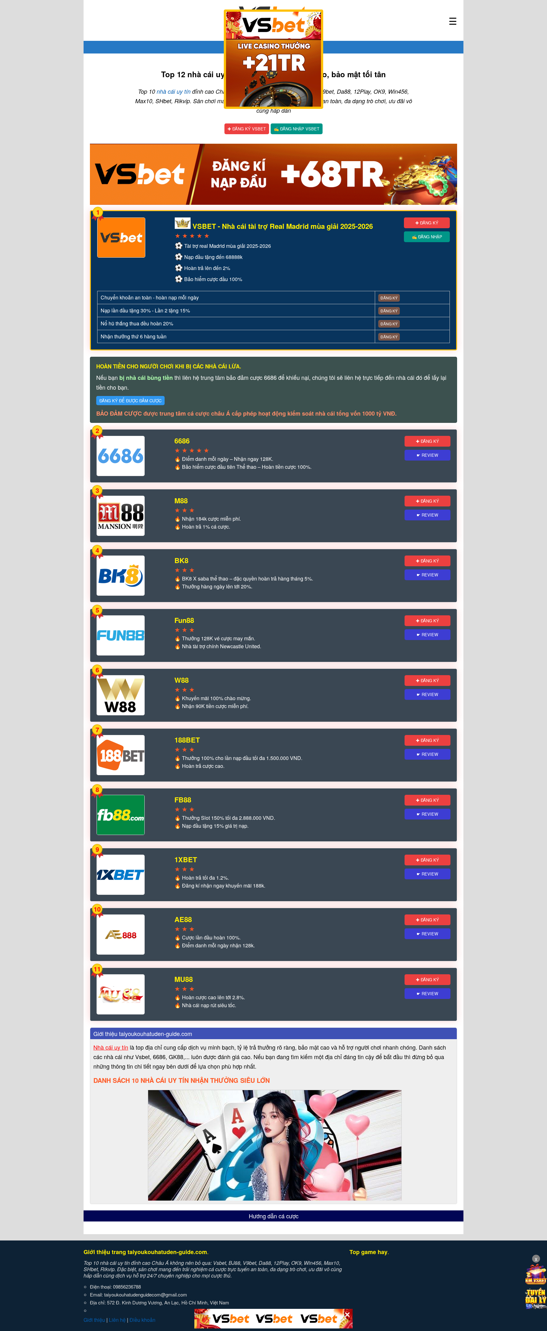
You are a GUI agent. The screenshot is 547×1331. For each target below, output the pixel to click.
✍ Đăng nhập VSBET (296, 129)
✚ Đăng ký (426, 223)
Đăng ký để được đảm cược (130, 401)
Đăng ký (389, 297)
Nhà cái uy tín (110, 1047)
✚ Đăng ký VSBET (247, 129)
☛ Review (427, 455)
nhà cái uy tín (174, 91)
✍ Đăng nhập (427, 237)
